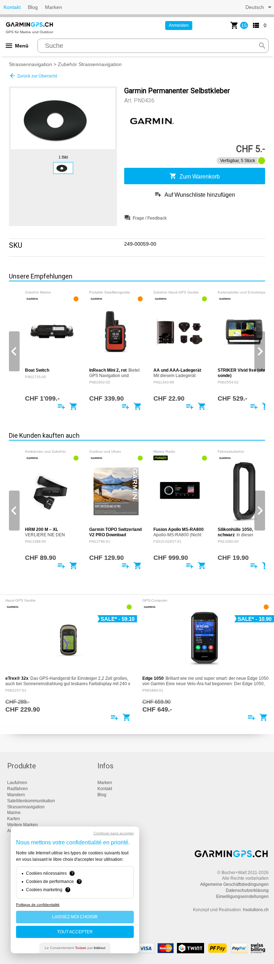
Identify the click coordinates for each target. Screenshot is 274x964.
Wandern (16, 794)
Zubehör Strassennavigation (90, 64)
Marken (53, 7)
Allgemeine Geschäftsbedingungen (234, 884)
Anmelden (179, 25)
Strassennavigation (30, 64)
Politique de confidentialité (38, 905)
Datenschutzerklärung (247, 890)
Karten (13, 818)
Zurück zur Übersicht (33, 75)
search (262, 45)
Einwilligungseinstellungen (242, 896)
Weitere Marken (22, 824)
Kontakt (12, 7)
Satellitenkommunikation (31, 800)
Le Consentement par (75, 948)
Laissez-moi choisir (75, 916)
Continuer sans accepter (113, 833)
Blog (33, 7)
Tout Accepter (75, 931)
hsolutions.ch (256, 909)
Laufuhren (17, 782)
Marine (14, 812)
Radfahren (17, 788)
